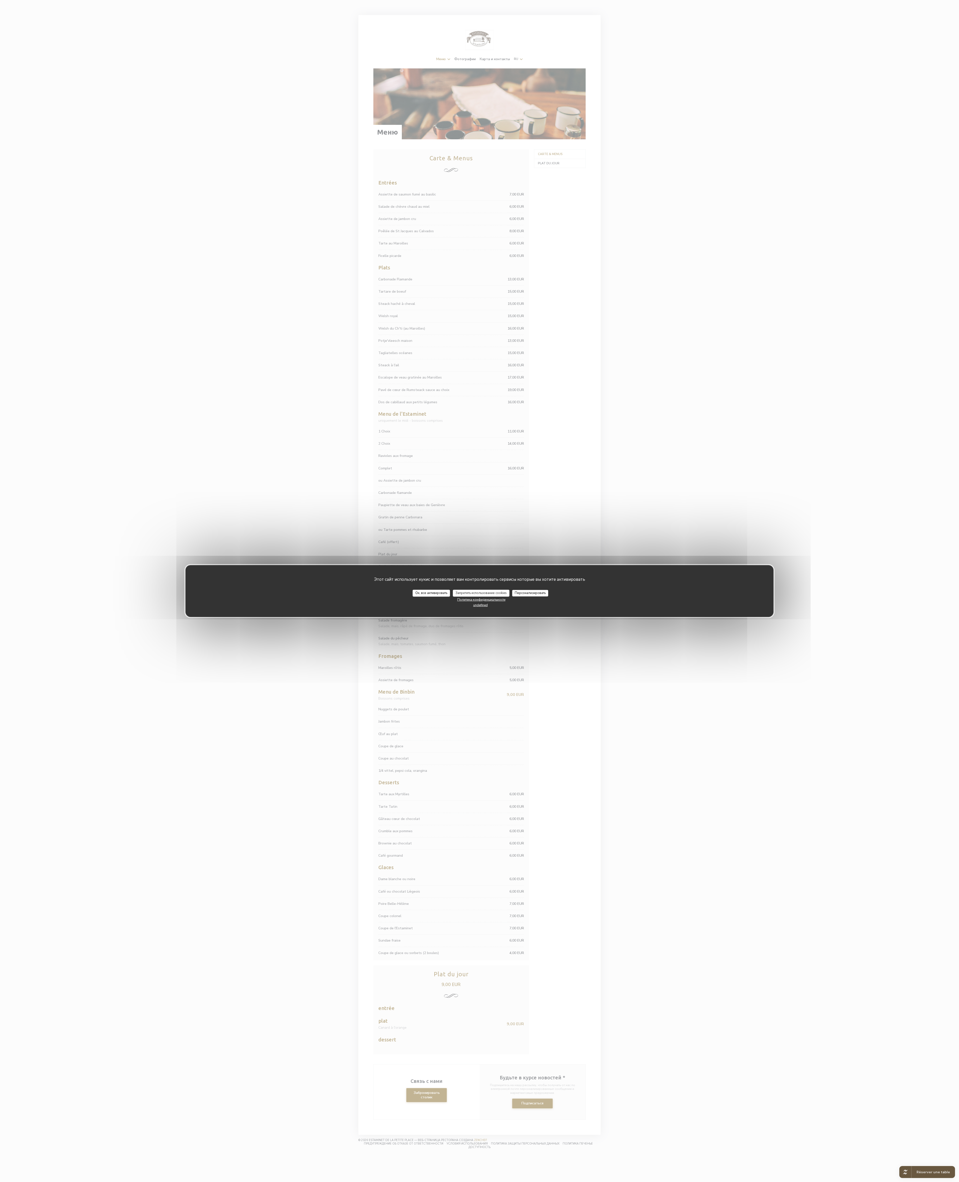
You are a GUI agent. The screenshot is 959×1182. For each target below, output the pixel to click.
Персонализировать (530, 593)
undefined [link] (480, 605)
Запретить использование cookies (481, 593)
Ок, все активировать (431, 593)
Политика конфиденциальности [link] (481, 599)
